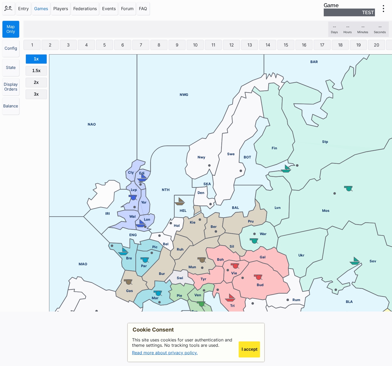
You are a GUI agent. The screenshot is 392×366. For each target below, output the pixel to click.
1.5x (36, 70)
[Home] (8, 8)
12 (231, 45)
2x (36, 82)
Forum (127, 8)
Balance (10, 106)
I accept (249, 349)
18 (340, 45)
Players (60, 8)
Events (109, 8)
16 (304, 45)
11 (213, 45)
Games (41, 8)
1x (36, 59)
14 (268, 45)
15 (286, 45)
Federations (85, 8)
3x (36, 94)
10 (195, 45)
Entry (23, 8)
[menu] (383, 8)
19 (358, 45)
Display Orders (11, 87)
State (11, 67)
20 (376, 45)
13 (249, 45)
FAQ (143, 8)
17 (322, 45)
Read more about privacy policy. (165, 352)
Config (11, 48)
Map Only (10, 29)
